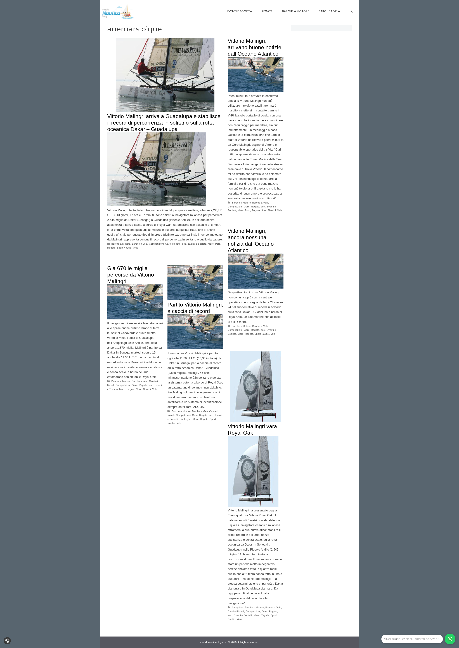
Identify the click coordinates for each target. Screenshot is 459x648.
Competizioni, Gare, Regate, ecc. (168, 243)
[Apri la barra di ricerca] (351, 11)
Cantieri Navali (236, 611)
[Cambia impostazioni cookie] (7, 640)
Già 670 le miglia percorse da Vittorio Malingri (130, 274)
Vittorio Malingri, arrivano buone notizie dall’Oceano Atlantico (254, 47)
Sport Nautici (124, 247)
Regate (267, 11)
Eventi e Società (239, 11)
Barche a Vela (329, 11)
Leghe (187, 419)
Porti (217, 243)
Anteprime (237, 607)
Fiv (181, 419)
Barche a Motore (295, 11)
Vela (135, 247)
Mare (211, 243)
